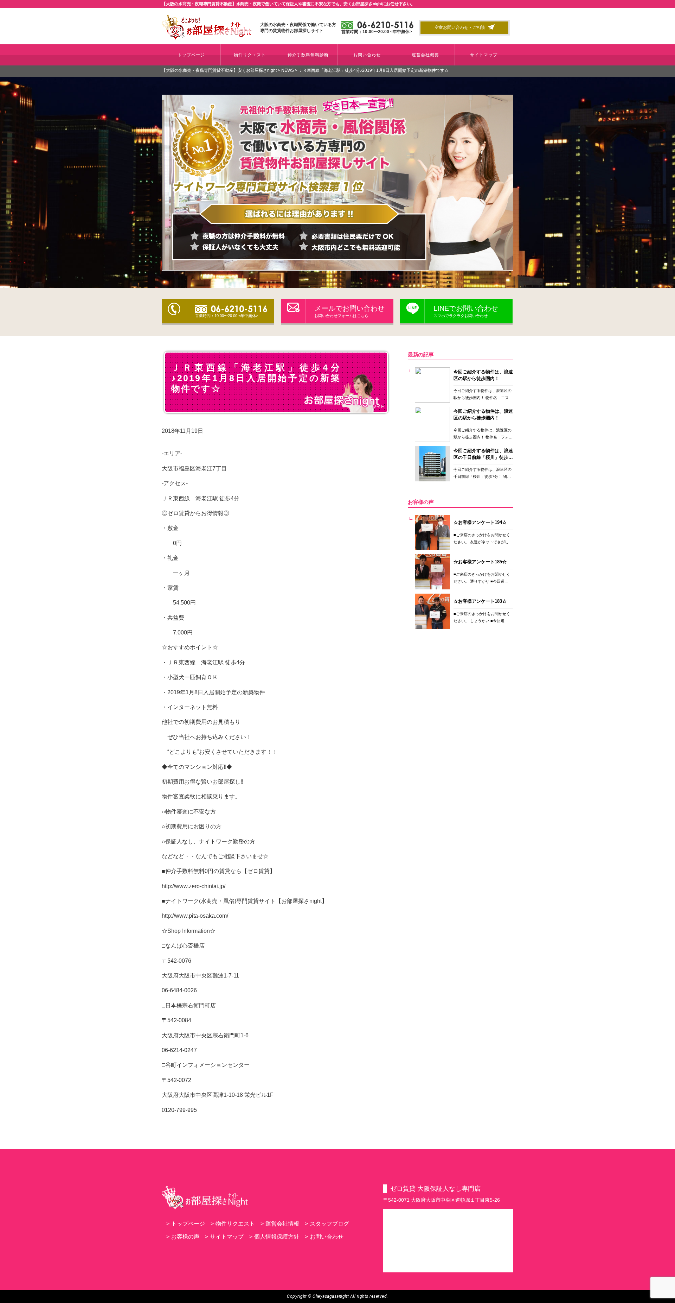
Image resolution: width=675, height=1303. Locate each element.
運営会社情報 (280, 1224)
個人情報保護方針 (274, 1237)
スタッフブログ (327, 1224)
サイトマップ (483, 54)
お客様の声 (182, 1237)
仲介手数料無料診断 (308, 54)
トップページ (191, 54)
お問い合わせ (367, 54)
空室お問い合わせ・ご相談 (460, 27)
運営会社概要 (425, 54)
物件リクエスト (250, 54)
